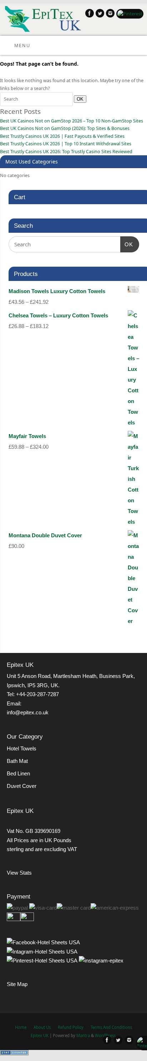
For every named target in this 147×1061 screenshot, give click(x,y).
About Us (42, 1027)
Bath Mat (17, 761)
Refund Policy (70, 1027)
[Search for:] (37, 99)
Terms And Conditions (111, 1027)
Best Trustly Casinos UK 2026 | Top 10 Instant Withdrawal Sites (65, 144)
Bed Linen (18, 773)
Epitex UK (40, 1035)
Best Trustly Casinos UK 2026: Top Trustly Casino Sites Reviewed (66, 152)
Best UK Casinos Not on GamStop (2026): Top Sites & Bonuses (65, 128)
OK (78, 99)
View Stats (19, 873)
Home (20, 1027)
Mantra (83, 1035)
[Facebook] (88, 14)
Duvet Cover (21, 786)
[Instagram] (109, 14)
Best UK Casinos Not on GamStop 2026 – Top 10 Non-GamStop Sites (71, 121)
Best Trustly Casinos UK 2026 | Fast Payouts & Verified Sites (62, 136)
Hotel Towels (21, 748)
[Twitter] (99, 14)
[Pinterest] (129, 14)
